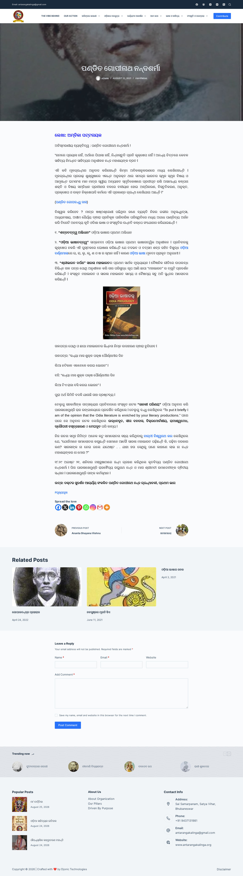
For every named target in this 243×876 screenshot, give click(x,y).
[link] (61, 492)
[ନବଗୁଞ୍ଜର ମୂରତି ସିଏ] (121, 586)
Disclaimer (224, 869)
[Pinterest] (79, 507)
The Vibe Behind (50, 16)
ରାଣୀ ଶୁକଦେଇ (202, 766)
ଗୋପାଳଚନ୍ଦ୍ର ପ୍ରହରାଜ (26, 612)
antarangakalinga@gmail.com (195, 832)
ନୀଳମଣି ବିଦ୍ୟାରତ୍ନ (92, 766)
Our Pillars (95, 803)
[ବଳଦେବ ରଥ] (129, 766)
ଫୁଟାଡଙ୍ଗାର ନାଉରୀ (36, 766)
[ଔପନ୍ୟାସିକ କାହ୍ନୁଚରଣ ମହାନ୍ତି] (19, 842)
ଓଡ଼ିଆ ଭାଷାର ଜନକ (173, 569)
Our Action (70, 16)
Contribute (222, 16)
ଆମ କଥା (154, 16)
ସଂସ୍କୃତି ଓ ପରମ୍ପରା (195, 16)
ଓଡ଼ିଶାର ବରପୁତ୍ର (111, 16)
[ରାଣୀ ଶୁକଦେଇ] (185, 766)
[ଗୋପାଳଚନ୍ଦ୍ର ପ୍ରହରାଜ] (46, 586)
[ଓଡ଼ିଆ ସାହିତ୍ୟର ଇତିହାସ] (19, 823)
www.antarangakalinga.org (193, 845)
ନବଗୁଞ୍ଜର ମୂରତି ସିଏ (98, 612)
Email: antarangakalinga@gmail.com (29, 4)
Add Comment (65, 674)
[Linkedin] (72, 507)
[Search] (230, 4)
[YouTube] (217, 4)
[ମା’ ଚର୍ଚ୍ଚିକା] (19, 804)
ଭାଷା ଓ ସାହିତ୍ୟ (172, 16)
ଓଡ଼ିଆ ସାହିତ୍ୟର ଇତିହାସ (43, 821)
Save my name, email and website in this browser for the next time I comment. (103, 715)
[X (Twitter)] (224, 4)
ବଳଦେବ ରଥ (145, 766)
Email (105, 657)
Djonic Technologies (74, 869)
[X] (65, 507)
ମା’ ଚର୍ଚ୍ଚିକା (37, 801)
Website (151, 657)
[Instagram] (210, 4)
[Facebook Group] (203, 4)
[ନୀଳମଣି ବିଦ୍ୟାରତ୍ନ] (73, 766)
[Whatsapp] (86, 507)
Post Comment (67, 725)
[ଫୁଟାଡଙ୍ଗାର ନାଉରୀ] (17, 766)
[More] (107, 507)
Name (59, 657)
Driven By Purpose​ (100, 808)
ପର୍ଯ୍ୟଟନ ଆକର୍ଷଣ (135, 16)
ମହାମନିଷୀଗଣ (141, 78)
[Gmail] (100, 507)
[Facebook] (197, 4)
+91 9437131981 (186, 820)
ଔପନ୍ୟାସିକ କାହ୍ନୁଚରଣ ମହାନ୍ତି (47, 840)
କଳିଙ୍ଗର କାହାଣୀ (89, 16)
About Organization (101, 799)
